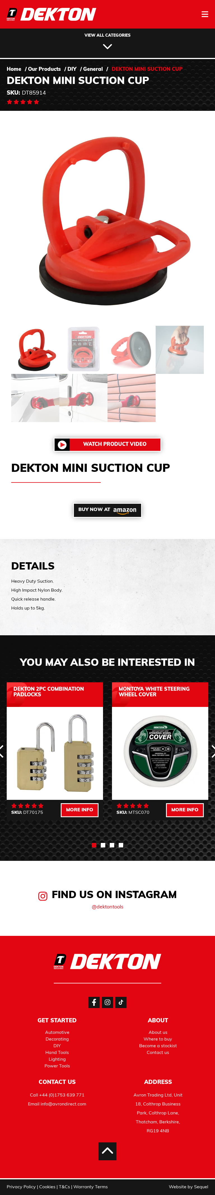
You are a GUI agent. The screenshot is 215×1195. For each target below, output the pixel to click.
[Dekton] (51, 18)
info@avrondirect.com (63, 1104)
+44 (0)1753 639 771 (62, 1095)
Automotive (57, 1032)
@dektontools (107, 907)
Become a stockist (158, 1046)
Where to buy (158, 1039)
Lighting (57, 1059)
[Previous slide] (22, 920)
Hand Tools (57, 1053)
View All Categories (107, 36)
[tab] (94, 845)
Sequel (201, 1187)
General (93, 69)
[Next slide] (192, 920)
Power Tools (57, 1066)
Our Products (44, 69)
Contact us (158, 1053)
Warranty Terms (90, 1187)
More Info (79, 810)
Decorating (57, 1039)
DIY (71, 69)
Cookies (47, 1187)
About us (158, 1032)
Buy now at (94, 509)
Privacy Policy (21, 1187)
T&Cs (64, 1187)
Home (14, 69)
